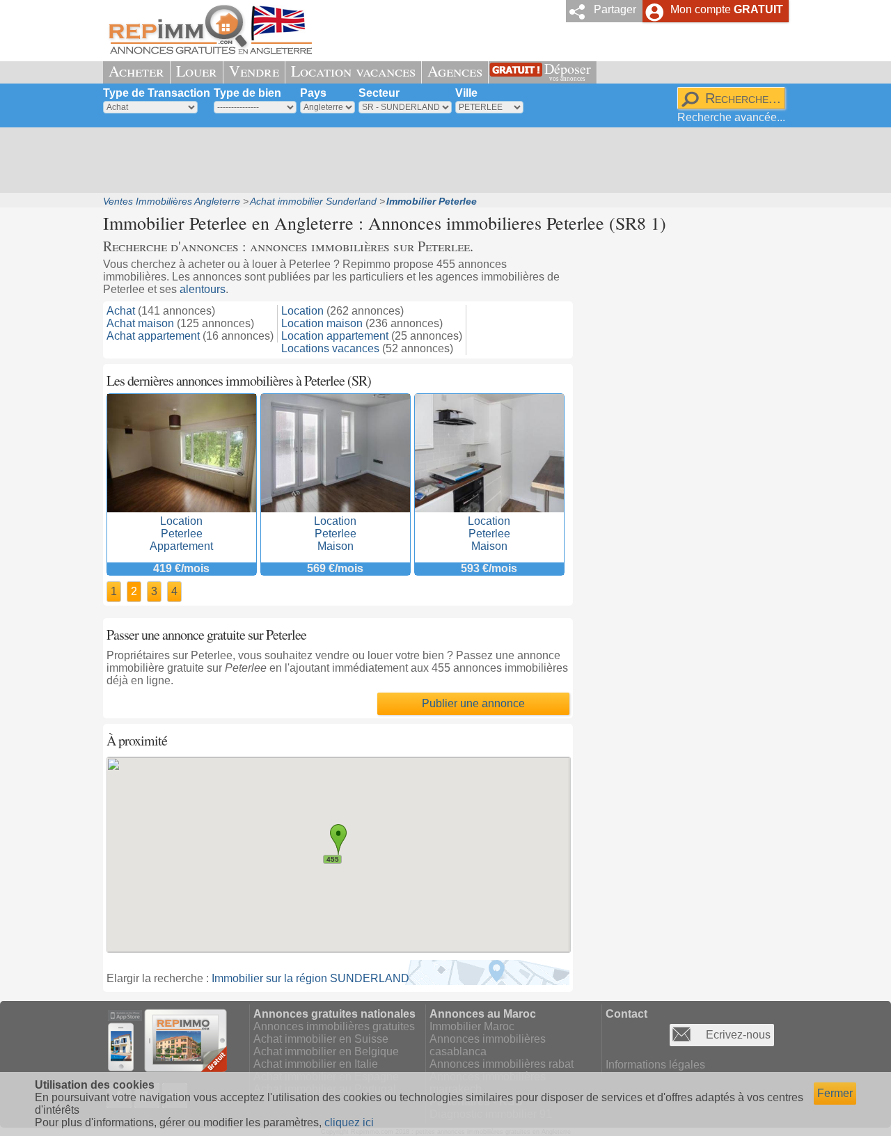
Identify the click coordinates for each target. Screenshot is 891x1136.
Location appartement (334, 336)
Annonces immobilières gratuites (334, 1026)
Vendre (254, 71)
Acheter (136, 71)
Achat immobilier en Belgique (326, 1051)
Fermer (835, 1093)
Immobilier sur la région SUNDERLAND (310, 978)
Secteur (379, 93)
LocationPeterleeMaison (335, 533)
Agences (454, 71)
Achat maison (140, 323)
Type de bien (247, 93)
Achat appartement (153, 336)
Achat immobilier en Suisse (320, 1039)
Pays (313, 93)
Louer (196, 71)
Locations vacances (330, 348)
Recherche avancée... (731, 117)
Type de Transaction (156, 93)
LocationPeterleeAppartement (181, 533)
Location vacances (353, 71)
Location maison (322, 323)
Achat (121, 311)
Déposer (567, 70)
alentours (203, 289)
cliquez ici (349, 1122)
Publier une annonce (473, 703)
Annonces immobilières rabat (501, 1064)
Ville (466, 93)
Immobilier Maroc (471, 1026)
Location (302, 311)
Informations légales (655, 1065)
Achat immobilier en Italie (315, 1064)
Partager (615, 9)
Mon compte (726, 9)
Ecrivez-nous (738, 1035)
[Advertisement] (440, 160)
